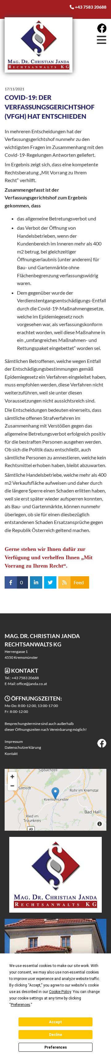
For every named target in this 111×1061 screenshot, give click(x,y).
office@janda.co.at (32, 683)
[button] (90, 39)
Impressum (14, 741)
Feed (79, 582)
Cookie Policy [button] (60, 992)
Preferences (55, 1047)
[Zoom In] (12, 776)
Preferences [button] (20, 1005)
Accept (55, 1022)
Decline (55, 1035)
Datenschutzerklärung (23, 747)
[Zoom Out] (12, 785)
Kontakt (11, 753)
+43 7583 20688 (90, 7)
